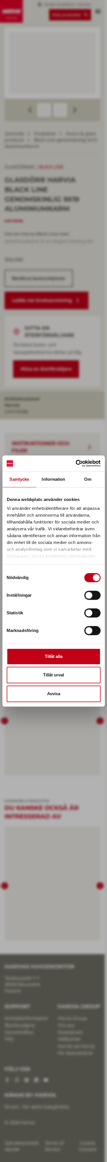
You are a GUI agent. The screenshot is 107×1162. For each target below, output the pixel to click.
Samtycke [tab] (19, 479)
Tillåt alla (53, 656)
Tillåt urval (53, 674)
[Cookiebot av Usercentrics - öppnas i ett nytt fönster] (76, 463)
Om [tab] (87, 479)
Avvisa (53, 693)
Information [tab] (53, 479)
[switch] (92, 595)
